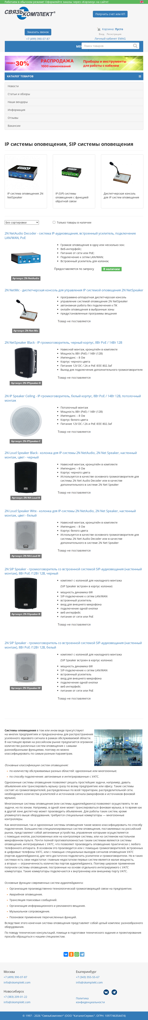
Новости (13, 86)
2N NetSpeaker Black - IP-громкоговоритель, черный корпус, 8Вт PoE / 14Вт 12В (63, 342)
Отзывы (13, 118)
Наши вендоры (18, 102)
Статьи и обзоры (19, 94)
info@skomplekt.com (17, 982)
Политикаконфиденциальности (90, 1000)
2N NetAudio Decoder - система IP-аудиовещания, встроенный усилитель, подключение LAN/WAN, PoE (70, 235)
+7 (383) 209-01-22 (15, 997)
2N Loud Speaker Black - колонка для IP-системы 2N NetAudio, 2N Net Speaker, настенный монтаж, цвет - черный (71, 455)
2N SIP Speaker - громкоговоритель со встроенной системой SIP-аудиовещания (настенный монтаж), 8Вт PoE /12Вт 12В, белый (73, 645)
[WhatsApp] (76, 954)
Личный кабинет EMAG (110, 38)
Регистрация (114, 34)
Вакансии (14, 126)
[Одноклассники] (71, 954)
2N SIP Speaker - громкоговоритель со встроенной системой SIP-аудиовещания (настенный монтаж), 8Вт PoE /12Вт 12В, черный (73, 571)
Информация (16, 110)
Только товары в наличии (74, 222)
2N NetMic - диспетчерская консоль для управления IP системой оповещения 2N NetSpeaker (74, 290)
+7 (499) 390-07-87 (38, 39)
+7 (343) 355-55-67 (87, 977)
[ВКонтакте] (66, 954)
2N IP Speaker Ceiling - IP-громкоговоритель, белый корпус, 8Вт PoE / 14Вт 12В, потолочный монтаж (73, 398)
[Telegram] (82, 954)
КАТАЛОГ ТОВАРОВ (20, 76)
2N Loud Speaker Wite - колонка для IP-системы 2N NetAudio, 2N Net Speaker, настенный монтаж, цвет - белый (70, 513)
